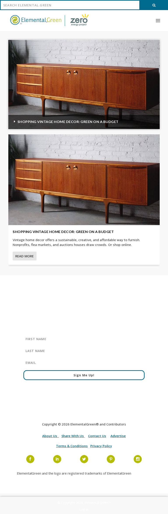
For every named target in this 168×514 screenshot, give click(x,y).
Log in (84, 509)
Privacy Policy (101, 446)
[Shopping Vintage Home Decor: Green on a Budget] (83, 179)
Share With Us (73, 436)
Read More (24, 256)
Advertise (118, 436)
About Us (50, 436)
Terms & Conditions (72, 446)
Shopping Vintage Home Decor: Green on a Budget (68, 121)
